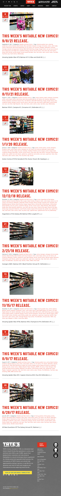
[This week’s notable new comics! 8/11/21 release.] (21, 75)
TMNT (51, 316)
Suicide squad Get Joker (27, 52)
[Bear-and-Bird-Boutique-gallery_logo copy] (44, 2)
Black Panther (10, 255)
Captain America (11, 363)
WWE (9, 371)
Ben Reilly (9, 417)
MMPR (37, 367)
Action (36, 147)
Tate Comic (39, 52)
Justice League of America (43, 365)
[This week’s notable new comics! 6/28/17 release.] (21, 392)
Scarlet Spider (48, 420)
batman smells (43, 97)
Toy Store (4, 53)
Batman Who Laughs (21, 201)
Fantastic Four (5, 150)
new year (48, 152)
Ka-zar (48, 49)
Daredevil (23, 149)
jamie (16, 205)
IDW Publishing (30, 49)
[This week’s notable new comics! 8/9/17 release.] (21, 339)
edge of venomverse (11, 419)
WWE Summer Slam (16, 371)
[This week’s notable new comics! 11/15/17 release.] (21, 283)
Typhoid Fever (33, 210)
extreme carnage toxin (13, 49)
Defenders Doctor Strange (26, 202)
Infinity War (38, 204)
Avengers (53, 147)
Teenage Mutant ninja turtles (26, 316)
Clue (17, 363)
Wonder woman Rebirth (17, 423)
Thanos (39, 370)
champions (19, 310)
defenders (47, 47)
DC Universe (36, 47)
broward (34, 46)
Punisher (15, 315)
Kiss (56, 100)
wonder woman (6, 423)
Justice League (41, 150)
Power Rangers (49, 367)
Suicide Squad (16, 52)
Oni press (42, 367)
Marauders (15, 152)
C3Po (22, 417)
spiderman (24, 154)
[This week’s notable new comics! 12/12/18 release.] (21, 176)
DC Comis (31, 149)
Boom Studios (31, 201)
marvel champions (33, 313)
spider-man (5, 154)
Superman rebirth (48, 315)
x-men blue (21, 318)
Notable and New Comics (26, 44)
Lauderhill (22, 50)
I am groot (47, 419)
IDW (25, 49)
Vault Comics (13, 53)
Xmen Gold (36, 260)
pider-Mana (46, 102)
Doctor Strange (38, 202)
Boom (14, 417)
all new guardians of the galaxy (42, 416)
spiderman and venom (34, 154)
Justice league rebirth (7, 313)
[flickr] (11, 1)
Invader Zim (24, 365)
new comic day (45, 50)
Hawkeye (25, 150)
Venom (31, 155)
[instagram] (3, 1)
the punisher (46, 316)
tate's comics (46, 52)
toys (9, 53)
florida (21, 49)
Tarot (53, 154)
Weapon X (10, 318)
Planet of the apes (42, 207)
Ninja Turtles (9, 315)
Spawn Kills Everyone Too (37, 209)
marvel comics (37, 50)
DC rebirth (12, 312)
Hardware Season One (18, 100)
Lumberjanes (24, 420)
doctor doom (50, 149)
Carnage (39, 46)
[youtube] (9, 1)
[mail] (17, 1)
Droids (4, 419)
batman (14, 46)
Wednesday (21, 53)
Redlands (22, 368)
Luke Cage (26, 257)
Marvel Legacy (49, 257)
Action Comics (42, 147)
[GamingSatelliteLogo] (54, 2)
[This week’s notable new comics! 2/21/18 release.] (21, 231)
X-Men (27, 260)
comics (4, 47)
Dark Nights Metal (41, 310)
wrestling (4, 371)
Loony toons (17, 420)
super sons (31, 259)
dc (25, 47)
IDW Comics (38, 312)
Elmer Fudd (20, 419)
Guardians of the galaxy (37, 419)
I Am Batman (27, 100)
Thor (20, 155)
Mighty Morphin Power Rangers (27, 367)
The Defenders (9, 260)
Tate (35, 52)
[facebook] (6, 1)
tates (51, 52)
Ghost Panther (19, 204)
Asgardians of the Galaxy (47, 199)
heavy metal (29, 312)
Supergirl (8, 370)
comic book (54, 46)
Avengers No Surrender (52, 254)
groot (29, 419)
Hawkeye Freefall (32, 150)
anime (10, 46)
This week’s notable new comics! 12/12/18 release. (30, 193)
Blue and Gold (27, 46)
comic (49, 46)
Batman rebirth (6, 310)
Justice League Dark (51, 150)
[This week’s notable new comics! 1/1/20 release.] (21, 125)
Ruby (3, 52)
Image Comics (42, 49)
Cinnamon (44, 46)
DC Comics (29, 47)
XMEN (31, 260)
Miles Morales (44, 205)
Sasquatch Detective (14, 209)
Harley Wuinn (5, 365)
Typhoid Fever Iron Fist (44, 210)
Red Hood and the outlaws (12, 368)
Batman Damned (11, 201)
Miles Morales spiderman (15, 207)
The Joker (55, 52)
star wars (4, 104)
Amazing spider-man (42, 44)
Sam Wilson (28, 368)
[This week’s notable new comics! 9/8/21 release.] (21, 21)
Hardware (8, 100)
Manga (27, 50)
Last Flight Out (15, 50)
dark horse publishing (18, 47)
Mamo (9, 102)
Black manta (20, 46)
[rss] (14, 1)
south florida (8, 52)
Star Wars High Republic (14, 104)
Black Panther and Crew (21, 255)
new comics (53, 50)
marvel (31, 50)
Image (36, 49)
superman (48, 154)
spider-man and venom (15, 154)
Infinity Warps (45, 204)
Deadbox (42, 47)
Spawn (29, 209)
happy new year (18, 150)
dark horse (9, 47)
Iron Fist (12, 205)
